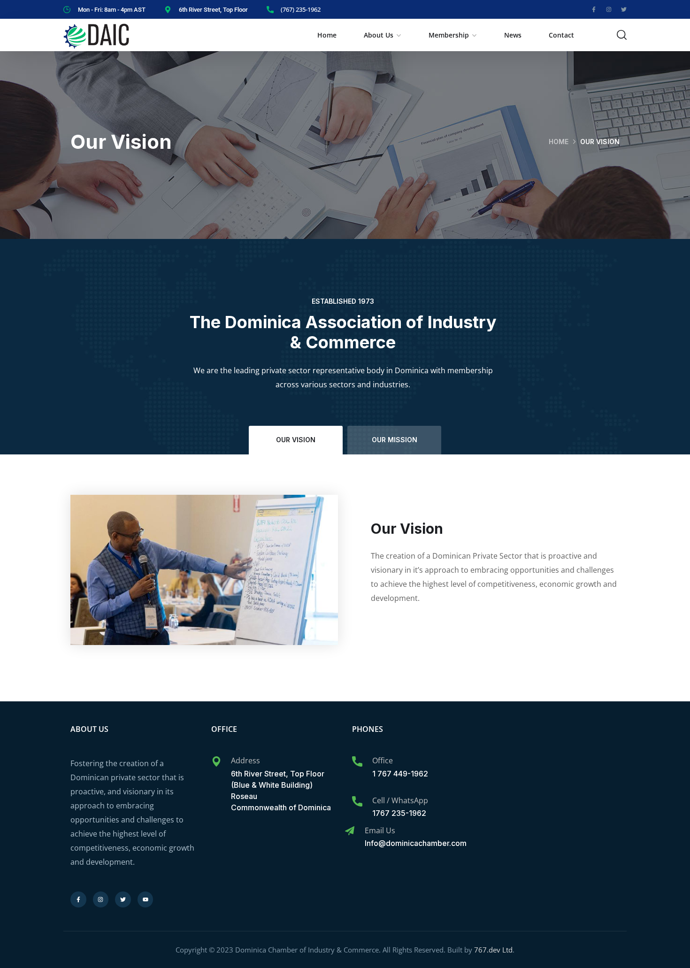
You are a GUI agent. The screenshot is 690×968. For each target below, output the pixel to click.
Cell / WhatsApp (400, 800)
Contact (561, 35)
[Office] (357, 761)
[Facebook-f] (594, 9)
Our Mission (394, 440)
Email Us (380, 830)
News (512, 35)
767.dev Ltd (493, 949)
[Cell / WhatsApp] (357, 801)
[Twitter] (624, 9)
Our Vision (295, 440)
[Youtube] (145, 899)
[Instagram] (609, 9)
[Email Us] (349, 831)
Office (382, 760)
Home (327, 35)
